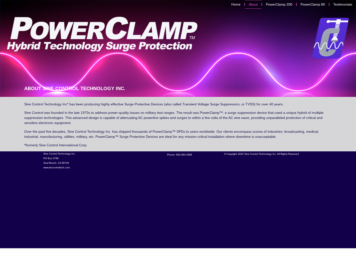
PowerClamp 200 (279, 4)
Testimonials (342, 4)
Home (235, 4)
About (253, 4)
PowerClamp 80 (313, 4)
